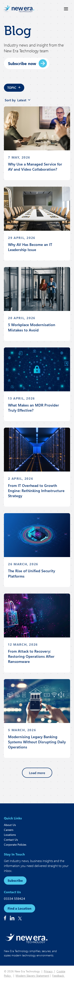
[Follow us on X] (20, 918)
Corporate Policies (15, 844)
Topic (14, 87)
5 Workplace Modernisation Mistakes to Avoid (31, 327)
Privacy (48, 971)
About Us (10, 825)
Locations (10, 835)
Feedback (58, 976)
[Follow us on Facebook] (5, 918)
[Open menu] (66, 9)
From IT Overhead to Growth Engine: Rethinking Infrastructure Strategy (36, 490)
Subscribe (15, 880)
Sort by (15, 100)
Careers (8, 830)
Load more (37, 773)
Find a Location (19, 908)
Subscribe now (22, 63)
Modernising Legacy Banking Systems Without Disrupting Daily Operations (37, 741)
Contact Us (11, 840)
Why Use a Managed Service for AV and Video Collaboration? (35, 167)
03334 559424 (14, 898)
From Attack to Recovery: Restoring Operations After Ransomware (31, 656)
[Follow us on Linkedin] (12, 918)
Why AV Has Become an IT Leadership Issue (30, 247)
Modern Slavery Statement (32, 976)
